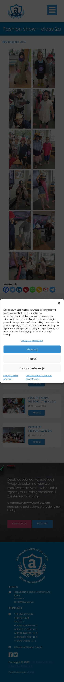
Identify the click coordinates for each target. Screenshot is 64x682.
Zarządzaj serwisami (32, 340)
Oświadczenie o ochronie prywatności (39, 377)
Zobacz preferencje (32, 368)
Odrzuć (32, 359)
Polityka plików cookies (10, 377)
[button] (59, 303)
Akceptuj (32, 349)
